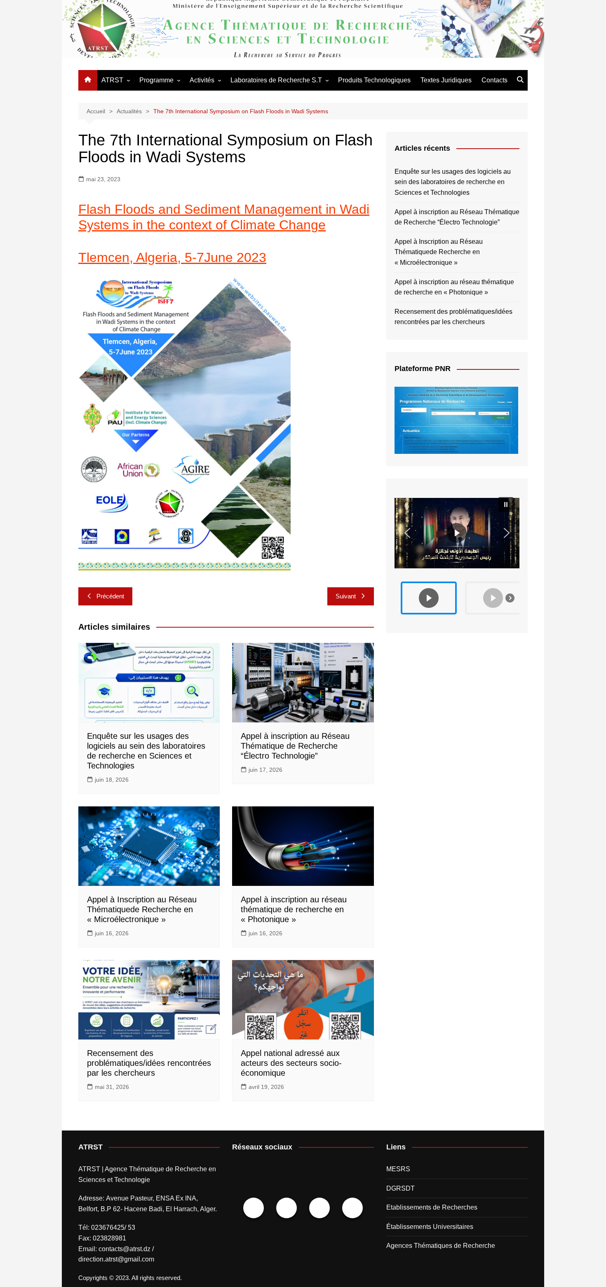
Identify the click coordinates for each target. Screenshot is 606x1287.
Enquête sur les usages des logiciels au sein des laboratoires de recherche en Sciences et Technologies (453, 182)
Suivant (346, 596)
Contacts (494, 80)
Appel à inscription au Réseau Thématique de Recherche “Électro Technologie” (295, 745)
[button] (457, 533)
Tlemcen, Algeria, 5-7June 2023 (172, 257)
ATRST (112, 80)
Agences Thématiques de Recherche (440, 1245)
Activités (202, 80)
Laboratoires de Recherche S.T (276, 80)
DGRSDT (400, 1188)
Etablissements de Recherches (431, 1207)
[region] (457, 556)
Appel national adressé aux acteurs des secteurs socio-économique (291, 1063)
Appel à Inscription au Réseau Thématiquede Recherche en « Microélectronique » (142, 909)
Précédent (110, 596)
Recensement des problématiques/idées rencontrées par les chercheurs (149, 1063)
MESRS (398, 1169)
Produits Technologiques (374, 80)
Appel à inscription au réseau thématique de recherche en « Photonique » (294, 909)
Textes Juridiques (446, 80)
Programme (156, 80)
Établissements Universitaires (429, 1226)
